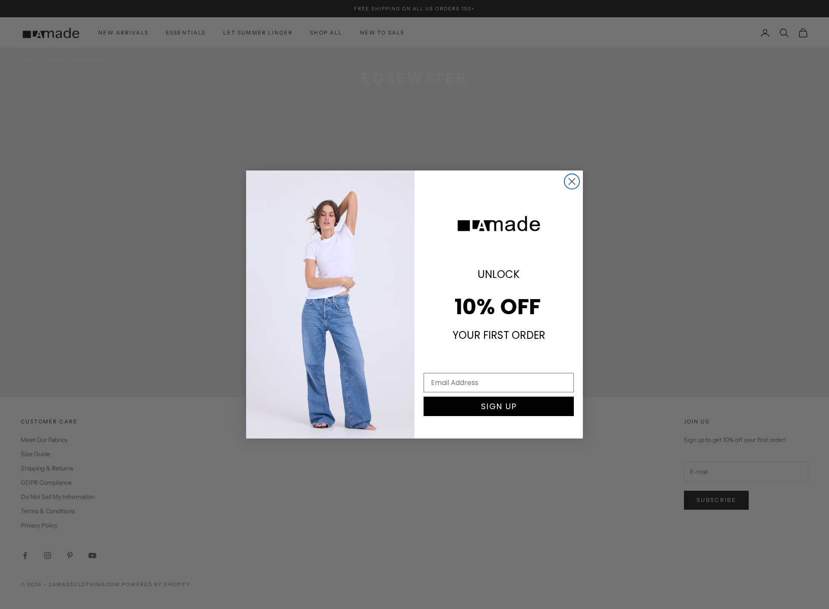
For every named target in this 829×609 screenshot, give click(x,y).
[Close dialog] (571, 181)
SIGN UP (499, 406)
